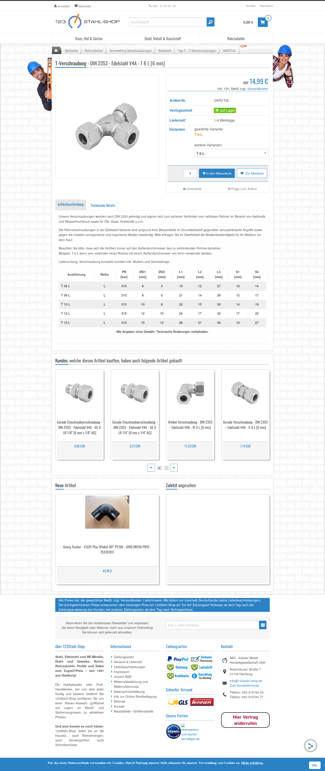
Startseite (71, 50)
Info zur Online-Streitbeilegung (135, 696)
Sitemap (119, 701)
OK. (315, 765)
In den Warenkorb (218, 173)
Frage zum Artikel (243, 188)
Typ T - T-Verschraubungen (197, 50)
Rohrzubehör (236, 38)
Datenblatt (193, 188)
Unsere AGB (122, 676)
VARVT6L (229, 50)
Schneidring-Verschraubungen (131, 50)
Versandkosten (257, 88)
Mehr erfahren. (252, 763)
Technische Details (103, 205)
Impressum (266, 6)
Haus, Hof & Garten (89, 38)
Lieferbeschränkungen (129, 667)
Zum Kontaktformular (244, 685)
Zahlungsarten (124, 657)
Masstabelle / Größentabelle (133, 711)
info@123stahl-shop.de (246, 681)
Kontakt (250, 6)
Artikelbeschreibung (71, 204)
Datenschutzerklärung (129, 691)
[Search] (210, 21)
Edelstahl (165, 50)
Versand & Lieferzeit (128, 662)
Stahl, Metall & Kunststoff (162, 38)
